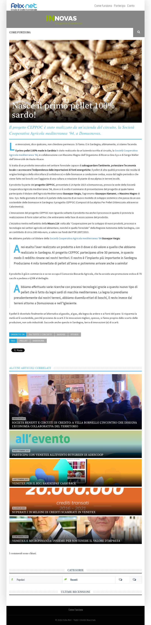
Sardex (61, 334)
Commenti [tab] (128, 579)
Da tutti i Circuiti (40, 334)
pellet (23, 340)
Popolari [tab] (21, 579)
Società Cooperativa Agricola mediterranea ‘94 (75, 238)
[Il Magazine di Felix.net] (75, 19)
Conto (130, 6)
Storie (74, 334)
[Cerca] (139, 32)
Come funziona (103, 6)
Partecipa (119, 6)
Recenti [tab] (74, 579)
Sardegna (38, 340)
